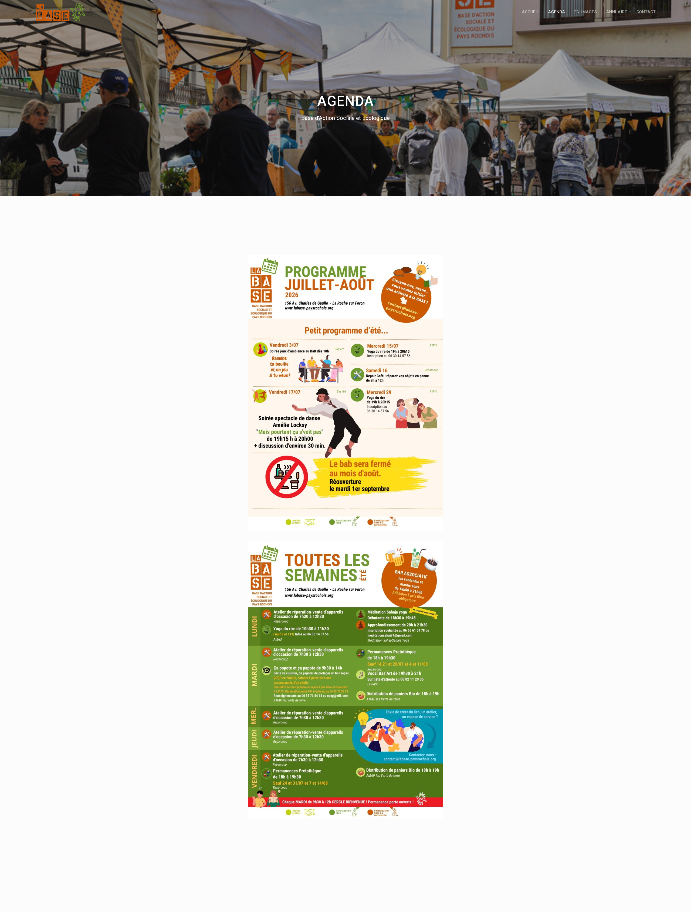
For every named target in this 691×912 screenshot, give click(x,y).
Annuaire (616, 12)
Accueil (530, 12)
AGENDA (556, 12)
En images (585, 12)
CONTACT (646, 12)
